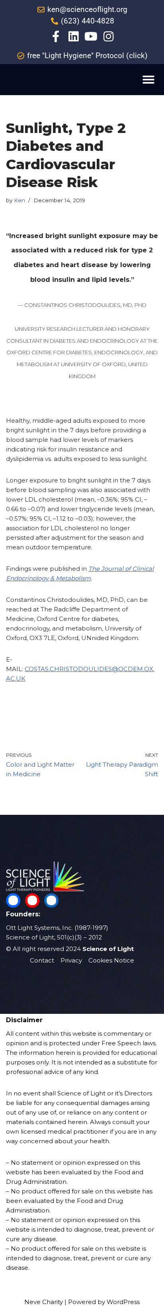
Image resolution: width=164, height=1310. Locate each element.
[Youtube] (91, 36)
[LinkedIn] (51, 900)
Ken (19, 200)
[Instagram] (108, 36)
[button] (148, 79)
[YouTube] (32, 900)
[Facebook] (13, 900)
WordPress (123, 1302)
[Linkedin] (73, 36)
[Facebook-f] (56, 36)
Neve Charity (43, 1302)
